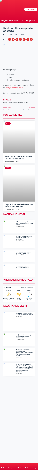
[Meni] (19, 464)
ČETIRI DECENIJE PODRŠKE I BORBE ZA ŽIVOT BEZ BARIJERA (24, 238)
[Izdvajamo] (11, 464)
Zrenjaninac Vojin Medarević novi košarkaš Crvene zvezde (24, 314)
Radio (26, 468)
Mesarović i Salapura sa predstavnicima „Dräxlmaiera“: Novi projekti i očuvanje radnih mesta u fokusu (24, 352)
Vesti (11, 21)
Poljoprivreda (30, 21)
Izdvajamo (4, 21)
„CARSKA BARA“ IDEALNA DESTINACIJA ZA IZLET (24, 252)
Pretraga (34, 468)
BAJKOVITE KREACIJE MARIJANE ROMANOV (22, 266)
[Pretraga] (34, 464)
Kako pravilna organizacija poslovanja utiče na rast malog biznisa (24, 223)
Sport (22, 21)
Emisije (16, 21)
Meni (19, 468)
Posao (5, 35)
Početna (3, 468)
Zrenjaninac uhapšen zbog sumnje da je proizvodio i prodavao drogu (23, 336)
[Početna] (4, 464)
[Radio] (27, 464)
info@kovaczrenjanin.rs (14, 88)
